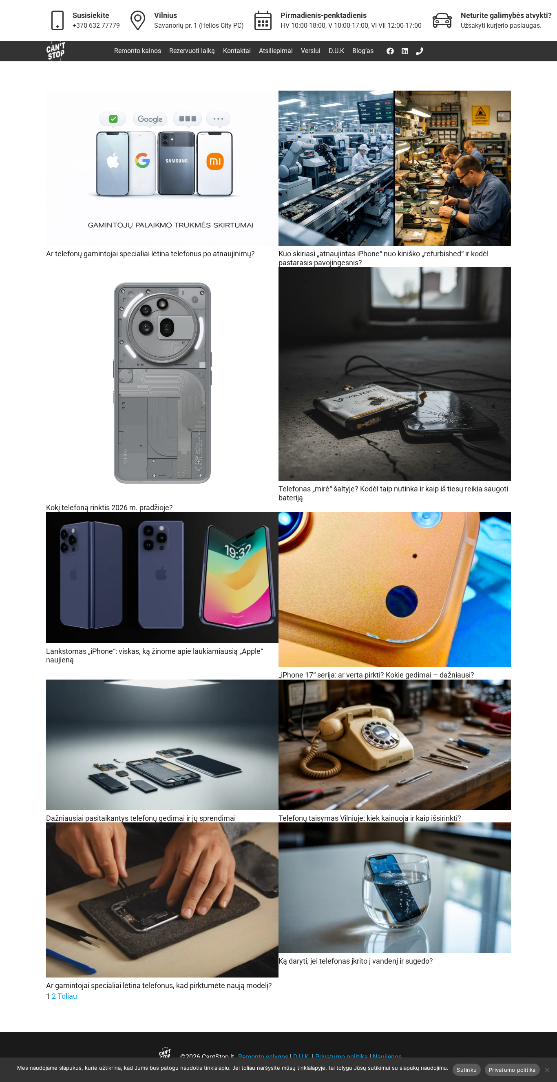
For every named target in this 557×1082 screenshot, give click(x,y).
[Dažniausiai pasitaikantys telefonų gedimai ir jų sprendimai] (162, 686)
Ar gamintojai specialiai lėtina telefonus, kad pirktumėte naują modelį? (159, 985)
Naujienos (387, 1057)
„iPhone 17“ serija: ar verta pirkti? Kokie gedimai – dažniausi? (376, 675)
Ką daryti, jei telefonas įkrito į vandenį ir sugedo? (355, 961)
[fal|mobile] (61, 20)
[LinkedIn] (405, 51)
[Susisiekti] (419, 51)
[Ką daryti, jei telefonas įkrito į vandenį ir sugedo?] (394, 828)
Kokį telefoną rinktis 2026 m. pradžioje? (109, 507)
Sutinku (467, 1069)
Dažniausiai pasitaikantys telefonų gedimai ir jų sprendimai (141, 818)
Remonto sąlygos (263, 1057)
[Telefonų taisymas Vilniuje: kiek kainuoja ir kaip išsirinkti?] (394, 686)
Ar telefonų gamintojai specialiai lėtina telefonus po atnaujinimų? (150, 253)
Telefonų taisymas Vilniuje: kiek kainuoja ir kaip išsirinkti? (369, 818)
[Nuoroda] (56, 51)
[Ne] (547, 1070)
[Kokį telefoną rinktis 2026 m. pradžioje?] (162, 273)
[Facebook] (390, 51)
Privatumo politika (341, 1057)
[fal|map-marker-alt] (141, 20)
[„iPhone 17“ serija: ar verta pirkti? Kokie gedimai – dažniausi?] (394, 518)
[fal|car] (446, 20)
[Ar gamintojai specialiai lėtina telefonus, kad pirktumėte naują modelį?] (162, 828)
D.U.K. (301, 1057)
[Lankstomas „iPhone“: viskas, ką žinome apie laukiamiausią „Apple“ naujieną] (162, 518)
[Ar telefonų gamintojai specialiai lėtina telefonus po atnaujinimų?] (162, 97)
